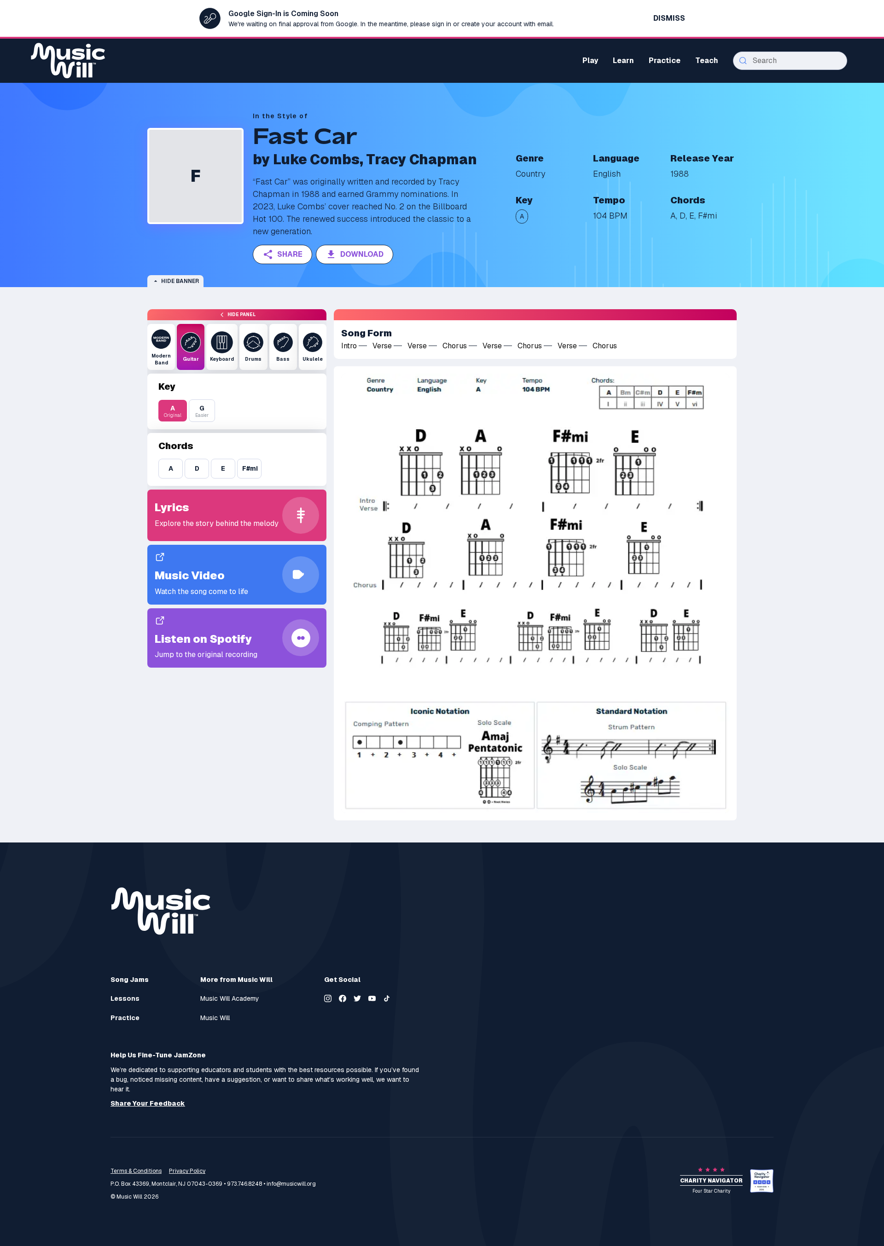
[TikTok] (386, 998)
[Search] (743, 61)
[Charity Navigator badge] (762, 1181)
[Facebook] (342, 998)
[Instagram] (328, 998)
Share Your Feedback (147, 1104)
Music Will (215, 1018)
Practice (125, 1018)
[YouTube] (372, 998)
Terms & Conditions (136, 1171)
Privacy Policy (187, 1171)
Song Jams (129, 979)
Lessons (125, 999)
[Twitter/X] (357, 998)
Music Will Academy (229, 999)
